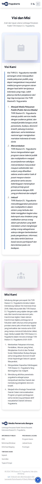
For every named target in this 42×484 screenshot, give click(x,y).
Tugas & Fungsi (7, 463)
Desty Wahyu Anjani (30, 479)
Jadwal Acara (27, 443)
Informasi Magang (8, 447)
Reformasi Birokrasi (8, 443)
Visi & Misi (5, 459)
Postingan (25, 447)
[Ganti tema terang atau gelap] (32, 4)
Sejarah (4, 455)
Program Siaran (27, 439)
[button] (38, 480)
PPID (3, 439)
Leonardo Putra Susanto (13, 479)
